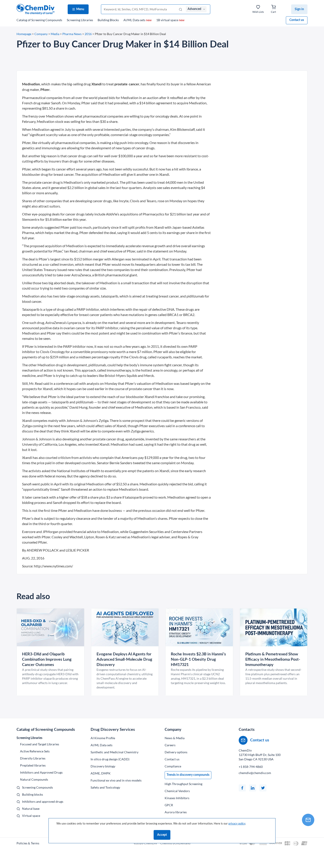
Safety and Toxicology (105, 787)
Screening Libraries (80, 20)
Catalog (39, 20)
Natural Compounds (34, 779)
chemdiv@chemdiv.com (255, 773)
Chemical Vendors (177, 791)
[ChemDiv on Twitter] (262, 787)
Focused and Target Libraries (39, 744)
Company (41, 34)
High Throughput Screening (183, 784)
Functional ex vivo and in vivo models (116, 780)
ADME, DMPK (101, 773)
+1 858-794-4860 (251, 767)
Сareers (170, 745)
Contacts (247, 730)
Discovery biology (103, 766)
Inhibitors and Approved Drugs (41, 772)
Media (55, 34)
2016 (88, 34)
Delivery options (176, 752)
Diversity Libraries (32, 758)
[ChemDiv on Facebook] (242, 787)
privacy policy (236, 823)
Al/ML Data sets (137, 20)
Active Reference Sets (35, 751)
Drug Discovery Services (113, 730)
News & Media (174, 738)
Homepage (24, 34)
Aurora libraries (176, 812)
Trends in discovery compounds (188, 774)
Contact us (296, 20)
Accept (162, 834)
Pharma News (72, 34)
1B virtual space (170, 20)
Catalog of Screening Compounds (46, 730)
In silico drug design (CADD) (110, 759)
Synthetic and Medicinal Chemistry (114, 752)
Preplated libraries (33, 765)
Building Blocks (108, 20)
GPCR (169, 805)
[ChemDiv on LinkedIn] (252, 787)
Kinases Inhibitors (177, 798)
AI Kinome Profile (103, 738)
